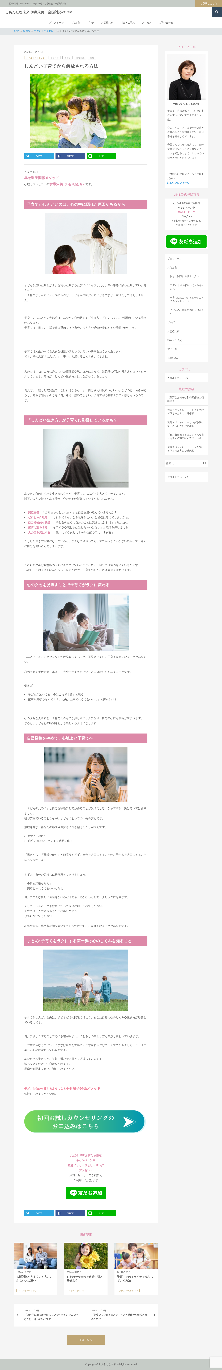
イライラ (54, 58)
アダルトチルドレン (35, 58)
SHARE (70, 156)
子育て (67, 58)
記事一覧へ (86, 1339)
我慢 (92, 58)
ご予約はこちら (208, 3)
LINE (101, 156)
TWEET (39, 156)
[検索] (205, 463)
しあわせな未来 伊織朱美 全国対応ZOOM (38, 12)
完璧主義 (80, 58)
